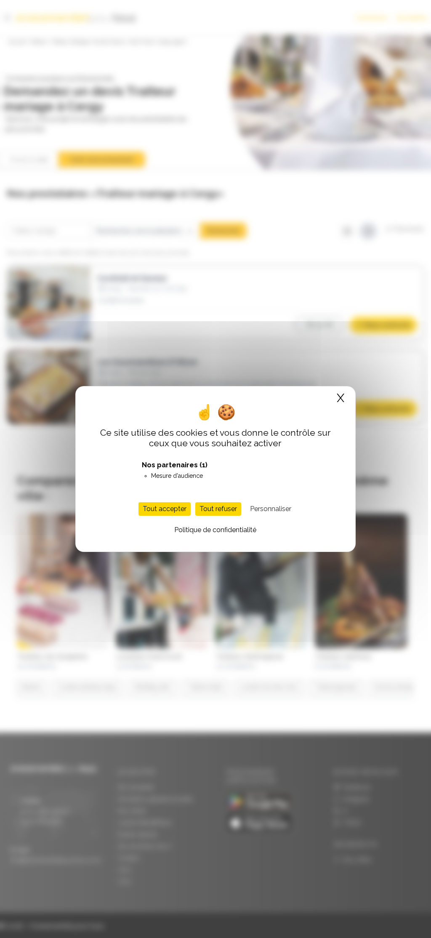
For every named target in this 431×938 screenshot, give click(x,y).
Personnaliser (270, 509)
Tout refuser (218, 509)
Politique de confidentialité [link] (215, 530)
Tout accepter (164, 509)
